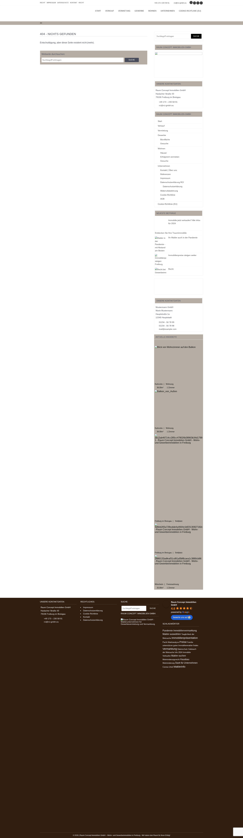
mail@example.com (167, 329)
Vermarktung (170, 648)
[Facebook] (194, 3)
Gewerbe (139, 11)
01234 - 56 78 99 (166, 322)
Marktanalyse (173, 642)
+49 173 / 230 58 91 (161, 3)
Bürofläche (165, 139)
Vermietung (124, 11)
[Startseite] (61, 13)
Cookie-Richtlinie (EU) (190, 11)
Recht (42, 3)
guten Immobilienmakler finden (185, 645)
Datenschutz (63, 3)
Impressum (51, 3)
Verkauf (109, 11)
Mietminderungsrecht (171, 659)
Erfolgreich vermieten (169, 157)
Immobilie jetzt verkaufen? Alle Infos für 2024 (184, 221)
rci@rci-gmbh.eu (180, 3)
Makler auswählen (172, 634)
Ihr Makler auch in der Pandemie (182, 237)
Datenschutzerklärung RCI (172, 182)
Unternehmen (168, 11)
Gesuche (164, 143)
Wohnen (152, 11)
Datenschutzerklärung (172, 186)
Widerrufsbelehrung (169, 191)
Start (98, 11)
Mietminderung (169, 663)
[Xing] (198, 3)
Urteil (171, 667)
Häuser (163, 153)
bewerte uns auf (180, 617)
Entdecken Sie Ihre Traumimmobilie (171, 233)
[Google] (191, 3)
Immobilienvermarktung (185, 630)
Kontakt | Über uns (168, 170)
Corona (165, 667)
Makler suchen (178, 656)
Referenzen (165, 174)
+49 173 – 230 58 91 (168, 102)
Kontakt (73, 3)
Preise (183, 642)
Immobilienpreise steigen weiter (182, 255)
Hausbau (184, 659)
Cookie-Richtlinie (167, 195)
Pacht (165, 642)
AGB (162, 199)
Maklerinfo (179, 666)
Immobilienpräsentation (185, 638)
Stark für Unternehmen (186, 663)
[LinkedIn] (201, 3)
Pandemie (168, 630)
